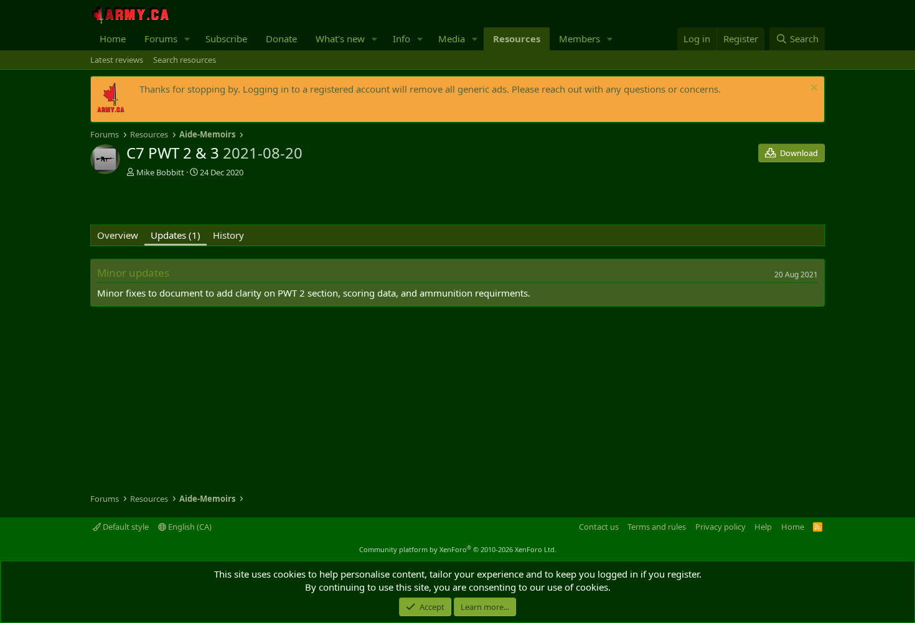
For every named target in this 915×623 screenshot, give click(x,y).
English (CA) (189, 526)
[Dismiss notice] (812, 89)
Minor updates (133, 272)
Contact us (599, 526)
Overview (117, 235)
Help (763, 526)
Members (579, 38)
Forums (160, 38)
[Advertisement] (236, 202)
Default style (125, 526)
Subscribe (226, 38)
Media (451, 38)
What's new (340, 38)
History (228, 235)
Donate (281, 38)
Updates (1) (175, 235)
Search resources (184, 59)
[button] (187, 38)
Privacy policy (720, 526)
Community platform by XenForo (457, 549)
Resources (516, 38)
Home (113, 38)
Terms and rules (656, 526)
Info (401, 38)
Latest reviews (116, 59)
